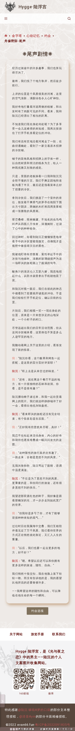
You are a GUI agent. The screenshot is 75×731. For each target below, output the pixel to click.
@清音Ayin (27, 716)
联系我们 (58, 634)
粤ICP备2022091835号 (52, 725)
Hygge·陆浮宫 (33, 6)
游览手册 (37, 634)
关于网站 (16, 634)
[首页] (5, 35)
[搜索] (69, 18)
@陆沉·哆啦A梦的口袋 (34, 710)
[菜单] (5, 18)
